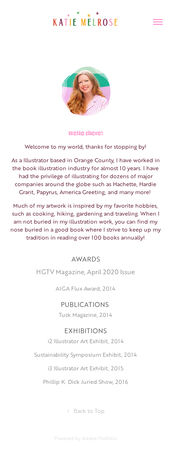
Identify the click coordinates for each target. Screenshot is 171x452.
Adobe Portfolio (99, 438)
